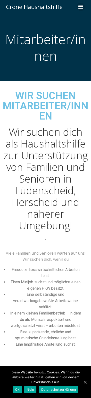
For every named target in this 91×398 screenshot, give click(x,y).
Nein (30, 389)
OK (17, 389)
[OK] (85, 382)
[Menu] (81, 7)
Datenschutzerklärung (58, 389)
